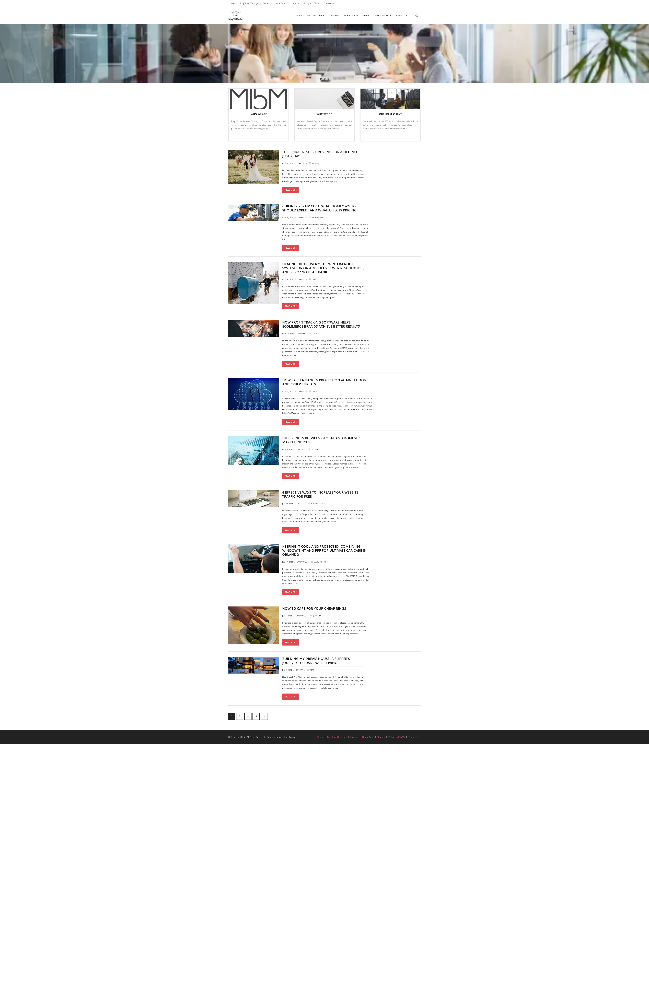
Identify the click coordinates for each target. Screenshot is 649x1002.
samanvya (302, 561)
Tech (315, 333)
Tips (314, 279)
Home (233, 3)
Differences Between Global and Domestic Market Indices (321, 440)
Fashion (266, 3)
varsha (301, 163)
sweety (300, 503)
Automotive (320, 561)
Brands (295, 3)
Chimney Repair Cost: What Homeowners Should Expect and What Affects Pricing (319, 208)
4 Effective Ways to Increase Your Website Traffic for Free (320, 494)
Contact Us (329, 3)
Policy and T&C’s (311, 3)
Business (316, 449)
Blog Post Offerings (249, 3)
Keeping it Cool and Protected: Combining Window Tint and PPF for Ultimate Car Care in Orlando (324, 550)
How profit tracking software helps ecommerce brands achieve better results (321, 324)
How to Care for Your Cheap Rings (314, 608)
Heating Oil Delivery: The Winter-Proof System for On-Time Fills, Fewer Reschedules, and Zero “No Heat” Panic (323, 268)
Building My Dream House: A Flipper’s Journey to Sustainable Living (316, 660)
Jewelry (317, 615)
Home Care (280, 3)
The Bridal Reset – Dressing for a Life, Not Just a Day (320, 154)
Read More (238, 135)
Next (264, 716)
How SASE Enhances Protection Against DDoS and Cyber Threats (324, 382)
